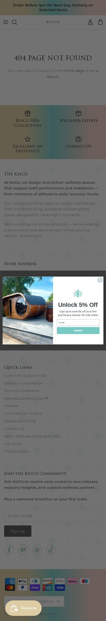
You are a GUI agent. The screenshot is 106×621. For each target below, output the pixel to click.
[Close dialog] (100, 280)
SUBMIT (78, 330)
